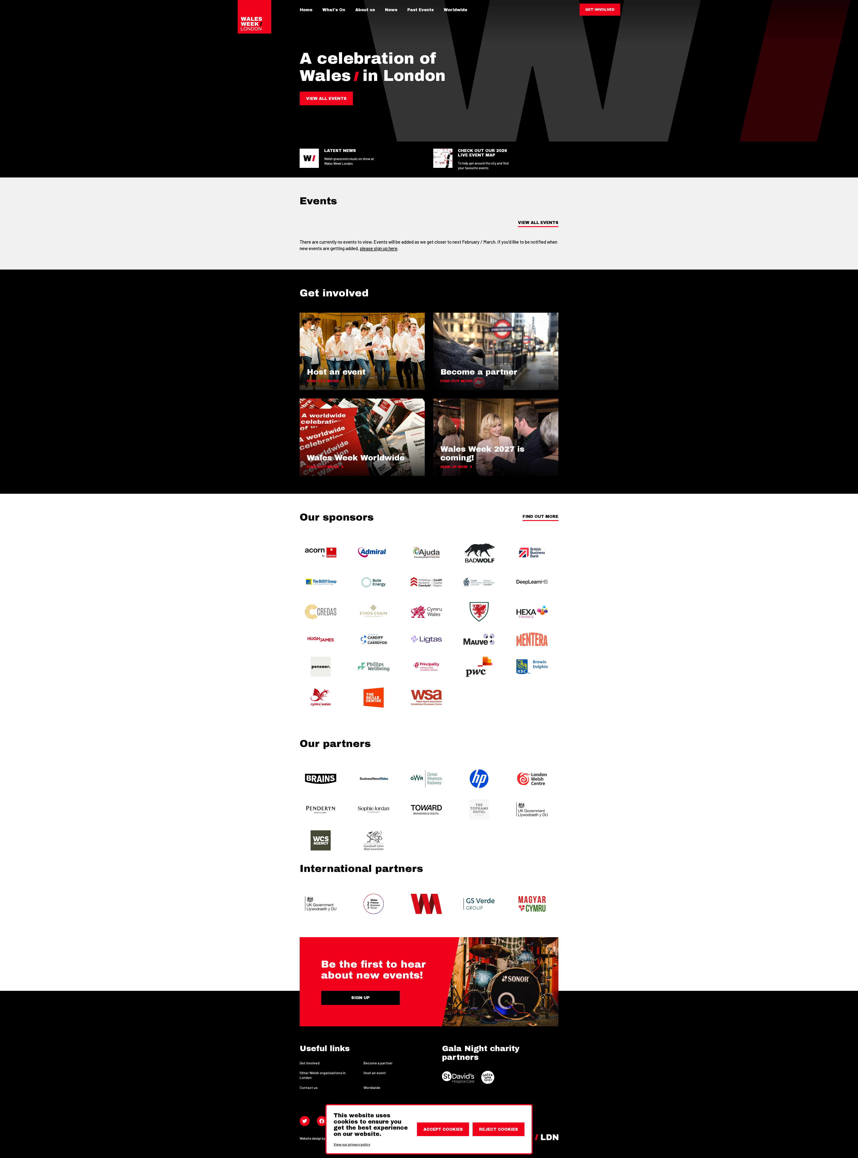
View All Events (538, 223)
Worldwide (455, 10)
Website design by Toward (318, 1138)
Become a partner (378, 1063)
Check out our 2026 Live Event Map (482, 152)
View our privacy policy (352, 1144)
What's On (333, 10)
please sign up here (378, 248)
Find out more (540, 517)
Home (306, 10)
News (391, 10)
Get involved (310, 1063)
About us (365, 10)
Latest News (340, 150)
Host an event (375, 1073)
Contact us (309, 1087)
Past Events (420, 10)
